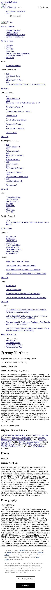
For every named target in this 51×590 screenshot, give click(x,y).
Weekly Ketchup (12, 251)
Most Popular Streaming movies (18, 53)
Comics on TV (11, 241)
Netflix (8, 47)
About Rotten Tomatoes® (15, 11)
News (9, 228)
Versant (21, 550)
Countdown (10, 243)
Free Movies (10, 341)
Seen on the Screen (13, 343)
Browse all (10, 58)
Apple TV (9, 49)
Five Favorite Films (13, 245)
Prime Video (10, 51)
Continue (25, 585)
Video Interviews (12, 247)
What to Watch (13, 66)
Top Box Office (12, 33)
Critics (8, 14)
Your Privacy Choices (25, 579)
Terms (9, 552)
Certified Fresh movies (14, 56)
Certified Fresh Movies (14, 37)
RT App (4, 228)
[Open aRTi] (4, 4)
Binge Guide (10, 239)
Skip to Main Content (9, 2)
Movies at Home (7, 41)
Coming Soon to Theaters (15, 35)
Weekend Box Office (14, 249)
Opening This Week (13, 30)
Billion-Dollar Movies (14, 345)
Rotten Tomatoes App (14, 347)
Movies (10, 22)
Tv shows (4, 88)
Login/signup (15, 16)
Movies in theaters (8, 26)
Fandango (9, 45)
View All (4, 137)
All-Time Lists (11, 236)
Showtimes (12, 334)
